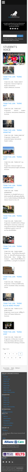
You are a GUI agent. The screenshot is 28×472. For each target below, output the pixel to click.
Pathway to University (7, 412)
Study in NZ (6, 388)
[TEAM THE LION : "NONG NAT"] (9, 96)
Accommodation (7, 418)
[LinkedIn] (17, 28)
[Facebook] (10, 28)
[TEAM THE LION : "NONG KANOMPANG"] (9, 178)
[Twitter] (13, 28)
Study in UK (6, 381)
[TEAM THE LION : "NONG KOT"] (9, 150)
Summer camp (6, 379)
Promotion (5, 376)
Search (4, 33)
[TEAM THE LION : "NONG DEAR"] (9, 209)
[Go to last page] (20, 357)
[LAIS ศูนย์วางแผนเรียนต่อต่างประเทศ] (14, 14)
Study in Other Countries (9, 392)
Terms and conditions (8, 423)
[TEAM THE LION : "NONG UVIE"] (9, 325)
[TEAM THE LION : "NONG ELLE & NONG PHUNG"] (9, 296)
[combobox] (10, 36)
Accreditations (6, 420)
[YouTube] (15, 28)
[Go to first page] (5, 353)
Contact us (5, 430)
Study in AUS (6, 385)
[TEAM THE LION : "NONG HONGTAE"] (9, 123)
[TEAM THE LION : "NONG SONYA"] (9, 70)
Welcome (5, 416)
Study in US (6, 383)
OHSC (4, 438)
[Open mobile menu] (3, 2)
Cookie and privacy (7, 425)
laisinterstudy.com (19, 468)
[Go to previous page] (9, 353)
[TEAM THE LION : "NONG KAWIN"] (9, 239)
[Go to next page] (16, 357)
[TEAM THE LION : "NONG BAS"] (9, 270)
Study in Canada (7, 390)
